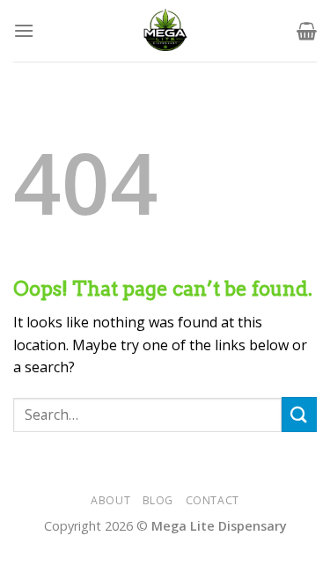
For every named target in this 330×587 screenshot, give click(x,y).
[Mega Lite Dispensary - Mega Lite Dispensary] (165, 31)
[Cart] (307, 30)
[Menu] (23, 30)
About (110, 500)
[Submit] (299, 414)
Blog (158, 500)
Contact (212, 500)
